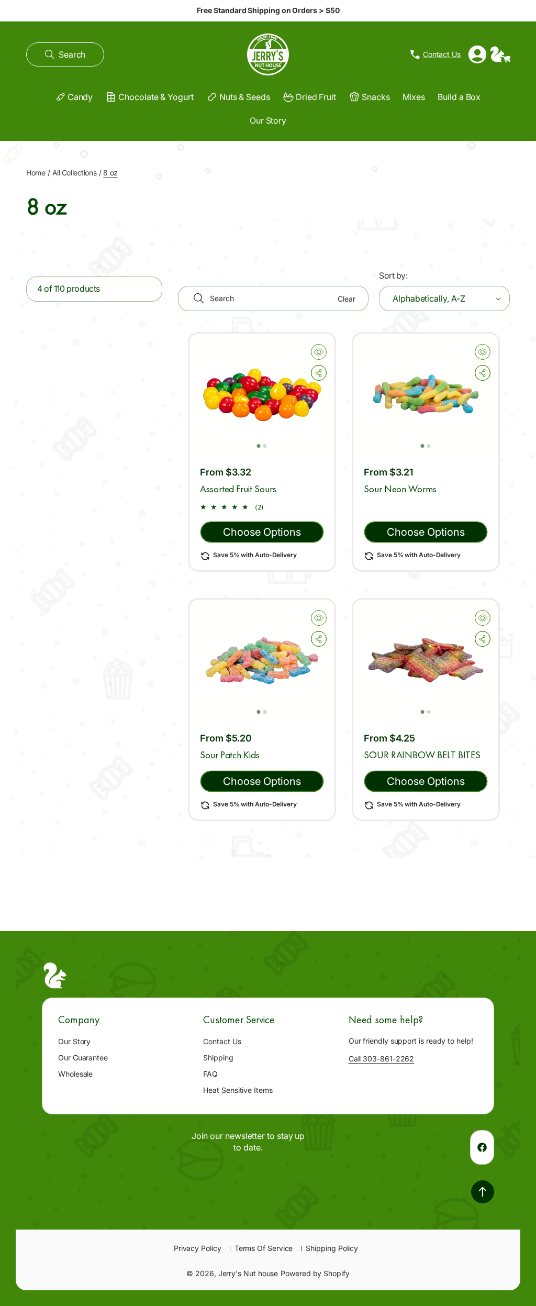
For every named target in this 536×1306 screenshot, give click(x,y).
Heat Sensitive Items (237, 1090)
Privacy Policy (197, 1248)
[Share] (319, 373)
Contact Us (222, 1041)
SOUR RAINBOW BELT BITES (422, 754)
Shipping (218, 1057)
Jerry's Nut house (248, 1273)
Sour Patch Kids (230, 754)
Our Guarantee (83, 1057)
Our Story (74, 1041)
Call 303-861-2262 (382, 1058)
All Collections (74, 172)
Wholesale (75, 1073)
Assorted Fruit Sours (238, 488)
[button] (65, 54)
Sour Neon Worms (400, 488)
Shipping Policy (332, 1248)
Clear (346, 298)
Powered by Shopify (315, 1273)
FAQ (210, 1073)
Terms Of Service (263, 1248)
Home (35, 172)
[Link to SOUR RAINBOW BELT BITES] (425, 660)
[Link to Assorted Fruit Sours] (261, 394)
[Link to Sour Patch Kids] (261, 660)
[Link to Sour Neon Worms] (425, 394)
